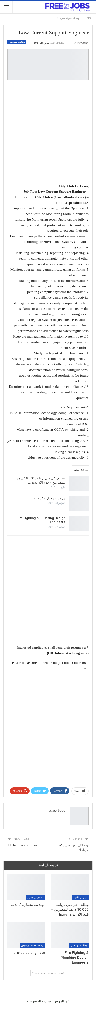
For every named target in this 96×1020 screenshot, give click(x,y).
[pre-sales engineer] (26, 935)
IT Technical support (23, 845)
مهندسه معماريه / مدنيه (49, 498)
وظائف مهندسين (17, 42)
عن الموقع (62, 1001)
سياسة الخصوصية (39, 1001)
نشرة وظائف (80, 897)
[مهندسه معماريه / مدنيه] (79, 503)
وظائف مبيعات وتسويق (32, 945)
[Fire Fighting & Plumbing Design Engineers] (79, 523)
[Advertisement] (48, 132)
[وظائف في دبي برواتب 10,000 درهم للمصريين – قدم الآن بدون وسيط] (79, 483)
